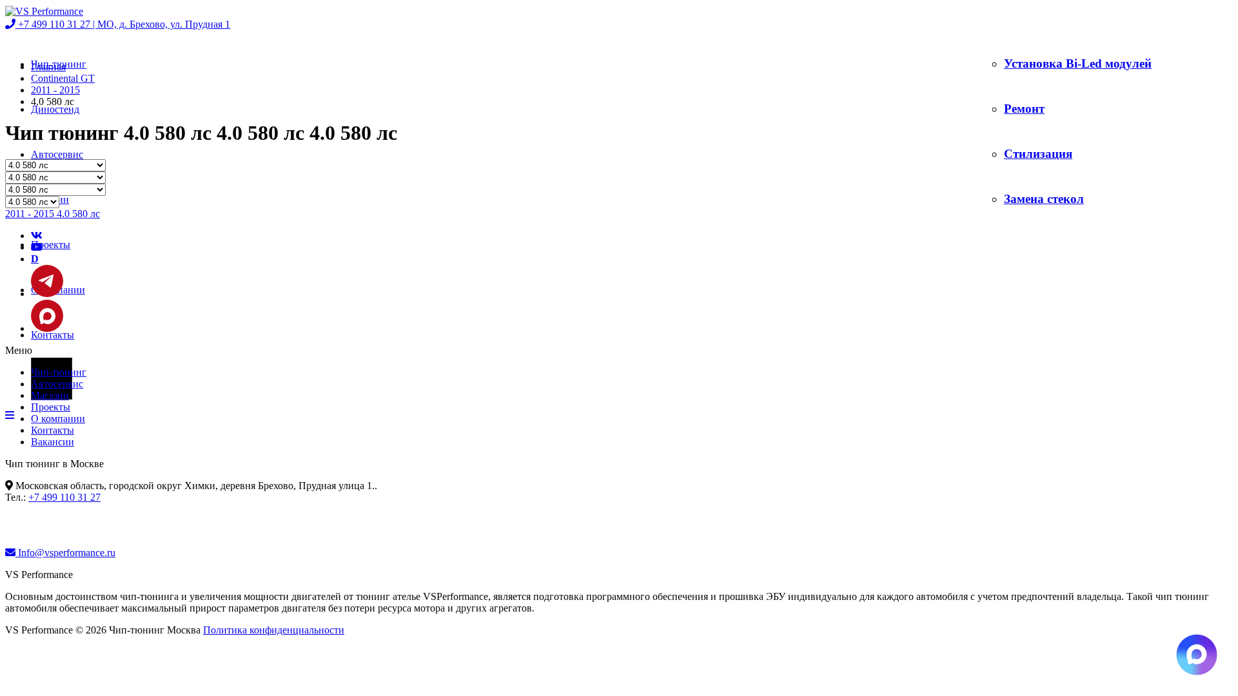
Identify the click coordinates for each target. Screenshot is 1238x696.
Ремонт (1024, 108)
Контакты (52, 334)
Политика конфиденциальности (273, 629)
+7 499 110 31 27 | (122, 24)
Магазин (50, 395)
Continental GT (63, 78)
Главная (48, 66)
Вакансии (52, 441)
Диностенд (55, 109)
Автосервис (57, 154)
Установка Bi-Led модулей (1078, 63)
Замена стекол (1044, 199)
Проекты (50, 244)
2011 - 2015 (55, 89)
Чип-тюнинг (58, 372)
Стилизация (1038, 153)
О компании (58, 418)
